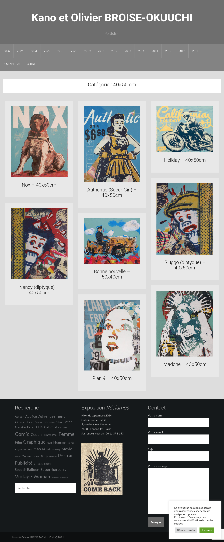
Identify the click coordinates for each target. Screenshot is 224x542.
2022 (47, 51)
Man (37, 449)
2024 (20, 51)
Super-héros (51, 469)
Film (18, 442)
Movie (67, 448)
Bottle (68, 422)
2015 (141, 51)
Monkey (56, 449)
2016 (128, 51)
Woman (41, 476)
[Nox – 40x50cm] (39, 141)
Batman (39, 422)
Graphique (34, 442)
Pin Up (44, 456)
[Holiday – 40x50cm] (184, 128)
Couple (37, 434)
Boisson (59, 422)
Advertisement (51, 416)
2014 (155, 51)
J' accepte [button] (207, 530)
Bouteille (20, 427)
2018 (101, 51)
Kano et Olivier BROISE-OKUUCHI (111, 17)
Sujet (151, 449)
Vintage (23, 476)
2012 (182, 51)
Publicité (24, 463)
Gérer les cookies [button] (186, 530)
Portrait (66, 455)
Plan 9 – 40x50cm (112, 378)
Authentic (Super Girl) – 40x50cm (112, 192)
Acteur (19, 416)
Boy (30, 427)
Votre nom (155, 415)
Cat (46, 427)
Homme (59, 442)
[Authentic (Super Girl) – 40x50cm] (112, 143)
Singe (40, 464)
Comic (22, 434)
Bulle (38, 427)
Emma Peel (50, 434)
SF (35, 463)
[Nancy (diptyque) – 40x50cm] (39, 243)
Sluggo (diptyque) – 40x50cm (184, 265)
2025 (7, 51)
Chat (53, 427)
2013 (168, 51)
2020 (74, 51)
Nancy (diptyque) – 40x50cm (39, 289)
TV (64, 470)
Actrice (31, 416)
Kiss (30, 449)
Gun (49, 442)
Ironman (70, 443)
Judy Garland (20, 449)
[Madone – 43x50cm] (184, 323)
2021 (60, 51)
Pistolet (53, 456)
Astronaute (20, 422)
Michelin (46, 449)
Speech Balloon (27, 469)
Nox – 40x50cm (39, 185)
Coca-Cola (62, 427)
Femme (67, 434)
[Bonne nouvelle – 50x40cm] (112, 240)
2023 (33, 51)
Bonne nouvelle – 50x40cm (112, 274)
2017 (114, 51)
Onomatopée (30, 456)
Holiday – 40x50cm (185, 160)
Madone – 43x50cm (185, 364)
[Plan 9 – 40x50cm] (112, 334)
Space (47, 463)
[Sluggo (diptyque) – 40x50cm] (184, 218)
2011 (195, 51)
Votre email (155, 432)
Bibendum (49, 422)
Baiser (30, 422)
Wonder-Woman (59, 477)
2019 (87, 51)
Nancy (17, 456)
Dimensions (12, 64)
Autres (32, 64)
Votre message (157, 466)
